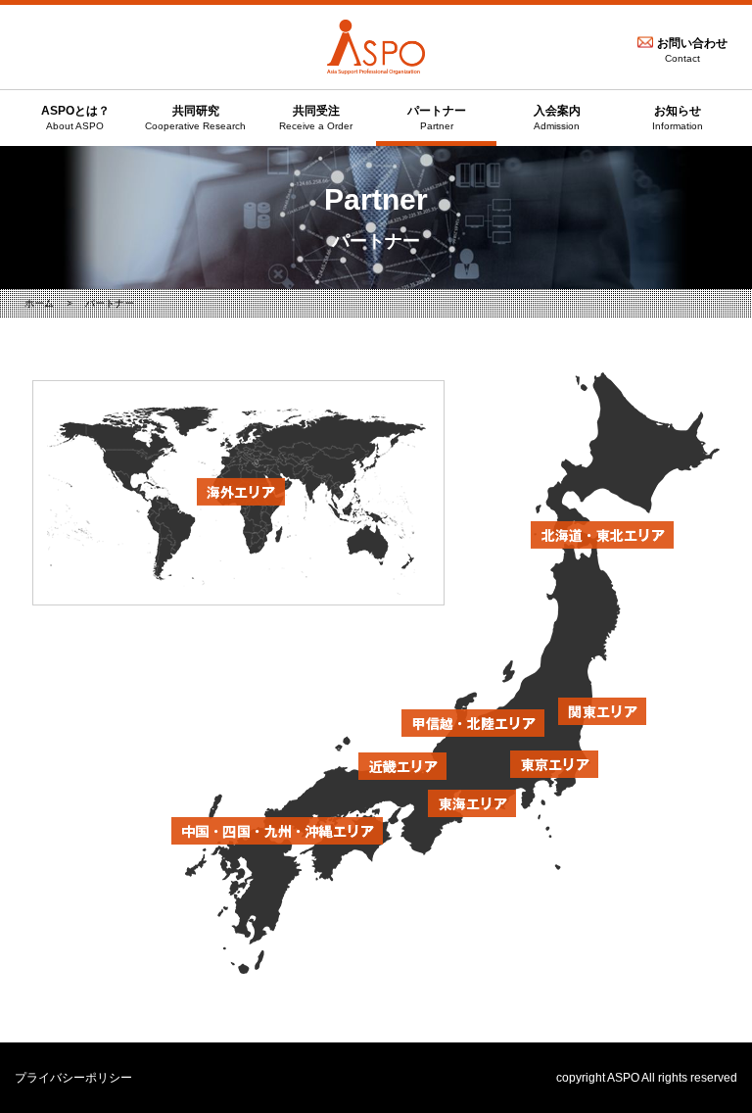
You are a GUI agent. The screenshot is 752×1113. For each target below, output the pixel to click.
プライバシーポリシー (73, 1078)
